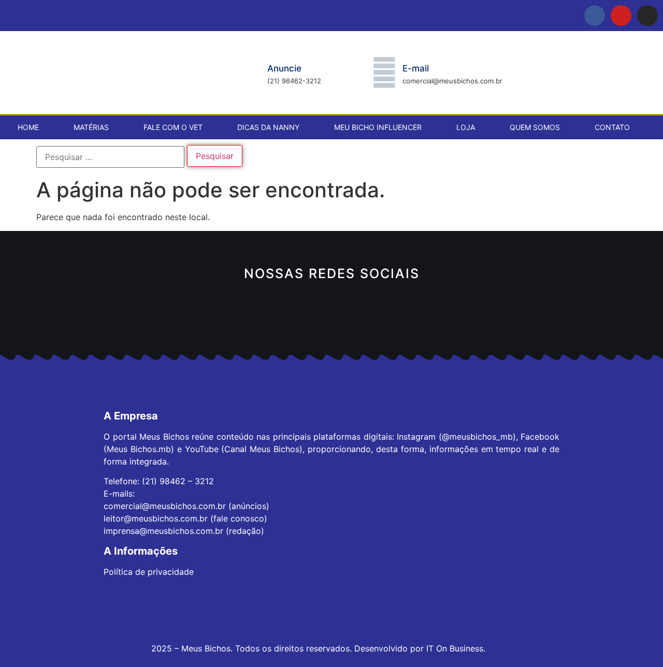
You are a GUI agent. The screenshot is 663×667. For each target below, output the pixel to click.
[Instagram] (647, 15)
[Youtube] (621, 15)
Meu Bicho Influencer (378, 127)
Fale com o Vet (173, 127)
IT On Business (454, 648)
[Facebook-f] (594, 15)
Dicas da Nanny (268, 127)
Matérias (91, 127)
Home (28, 127)
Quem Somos (535, 127)
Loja (465, 127)
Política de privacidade (149, 572)
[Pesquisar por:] (110, 157)
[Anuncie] (249, 72)
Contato (612, 127)
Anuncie (284, 68)
